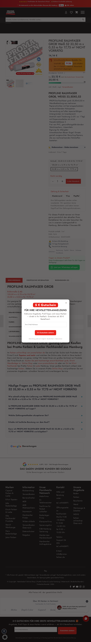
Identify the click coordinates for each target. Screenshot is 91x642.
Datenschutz (58, 339)
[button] (5, 637)
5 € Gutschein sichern (45, 333)
